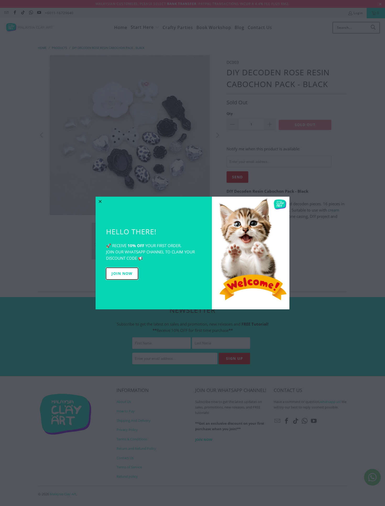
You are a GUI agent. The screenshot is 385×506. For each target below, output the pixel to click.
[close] (100, 201)
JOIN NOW (122, 273)
